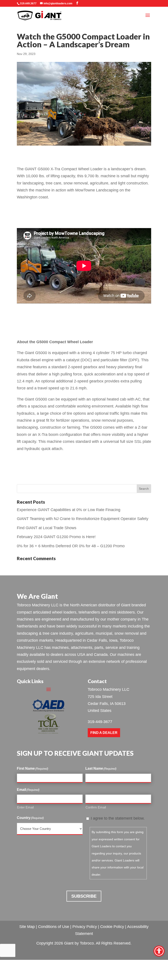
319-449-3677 (100, 722)
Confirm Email (96, 807)
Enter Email (25, 807)
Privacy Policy (84, 926)
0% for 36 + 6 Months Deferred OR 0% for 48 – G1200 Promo (71, 546)
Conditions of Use (53, 926)
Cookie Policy (112, 926)
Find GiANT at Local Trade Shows (46, 528)
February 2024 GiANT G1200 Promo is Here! (56, 537)
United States (99, 710)
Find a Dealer (103, 733)
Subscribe (83, 896)
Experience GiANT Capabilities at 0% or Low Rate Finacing (68, 510)
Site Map (27, 926)
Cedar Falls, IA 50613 (107, 703)
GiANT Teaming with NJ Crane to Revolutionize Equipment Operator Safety (82, 519)
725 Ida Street (100, 696)
